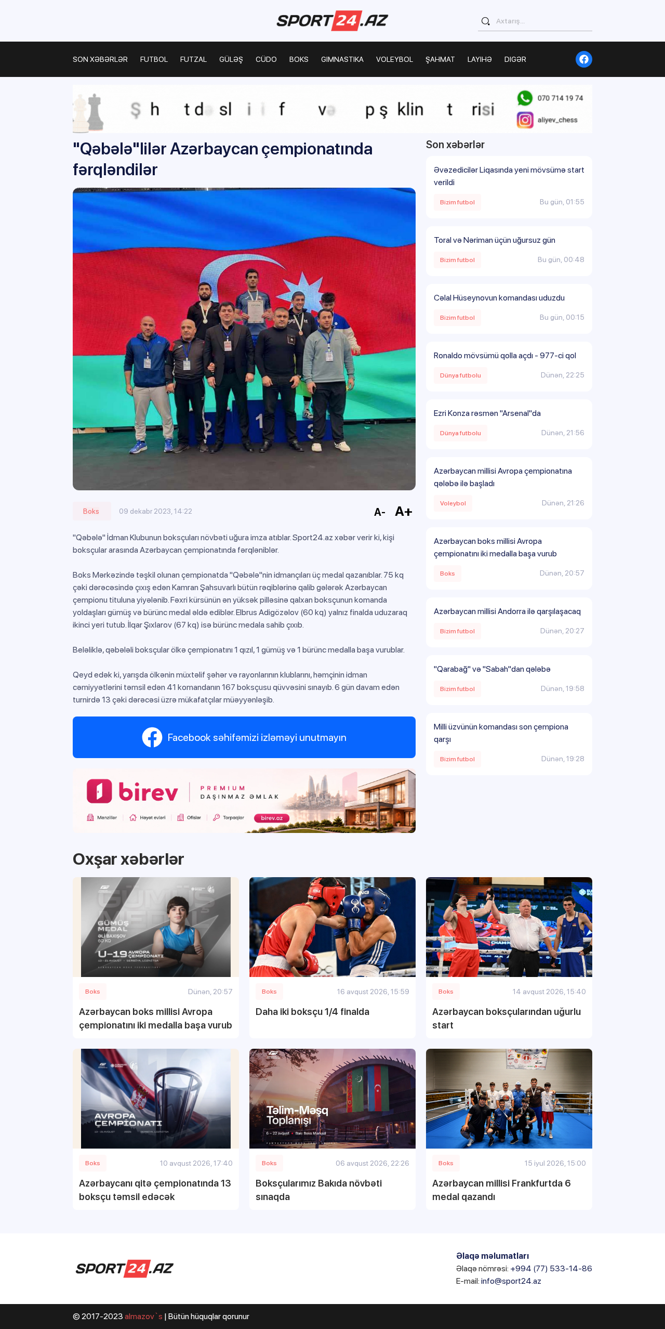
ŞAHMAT (440, 59)
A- (379, 512)
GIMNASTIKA (342, 59)
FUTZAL (193, 59)
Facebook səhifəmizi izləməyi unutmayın (257, 737)
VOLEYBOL (394, 59)
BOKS (299, 59)
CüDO (266, 59)
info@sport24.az (511, 1281)
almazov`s (144, 1316)
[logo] (332, 20)
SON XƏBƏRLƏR (100, 59)
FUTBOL (154, 59)
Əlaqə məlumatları (492, 1256)
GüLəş (231, 59)
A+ (404, 511)
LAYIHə (480, 59)
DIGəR (515, 59)
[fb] (584, 59)
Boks (91, 511)
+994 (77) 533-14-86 (551, 1268)
